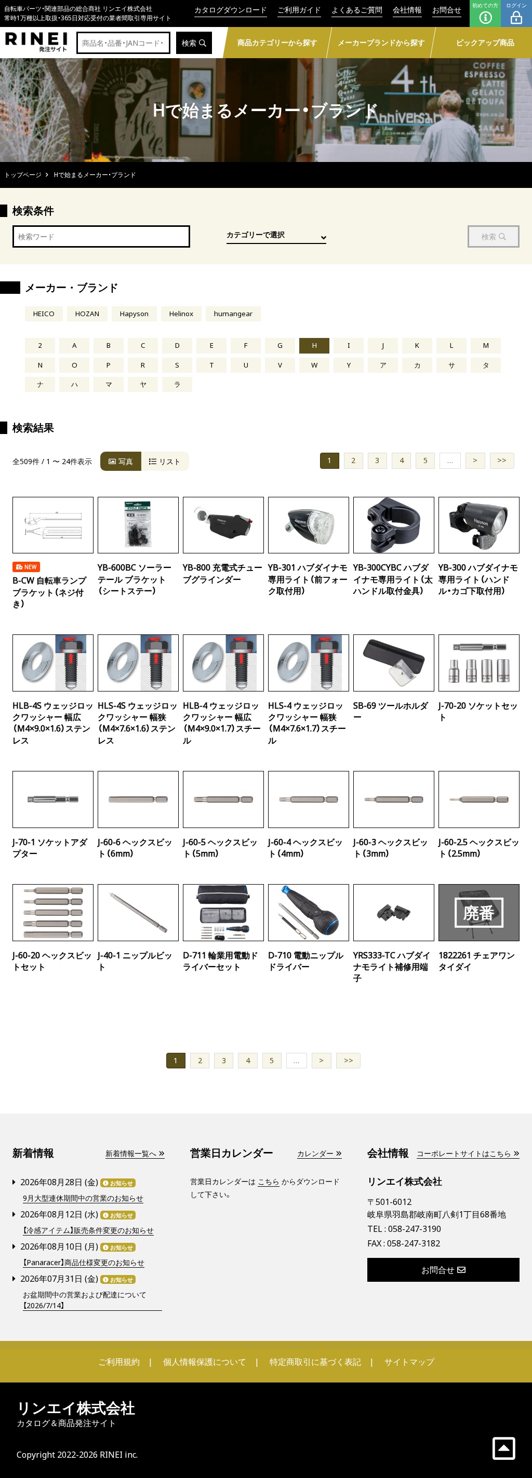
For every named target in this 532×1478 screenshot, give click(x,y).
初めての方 (485, 5)
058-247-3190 (414, 1229)
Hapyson (134, 313)
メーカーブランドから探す (381, 42)
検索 (189, 43)
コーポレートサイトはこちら (464, 1153)
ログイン (516, 5)
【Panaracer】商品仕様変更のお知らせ (83, 1262)
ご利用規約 (119, 1361)
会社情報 (407, 10)
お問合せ (446, 10)
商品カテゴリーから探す (277, 42)
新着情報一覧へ (130, 1153)
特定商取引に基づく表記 (315, 1361)
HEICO (44, 313)
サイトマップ (409, 1361)
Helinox (181, 313)
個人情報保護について (204, 1361)
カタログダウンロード (230, 10)
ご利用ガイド (299, 10)
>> (502, 460)
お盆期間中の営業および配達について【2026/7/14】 (85, 1300)
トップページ (23, 174)
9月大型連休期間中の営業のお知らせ (83, 1198)
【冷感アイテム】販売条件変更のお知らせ (88, 1230)
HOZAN (87, 313)
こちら (269, 1181)
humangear (233, 313)
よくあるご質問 (356, 10)
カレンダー (315, 1153)
